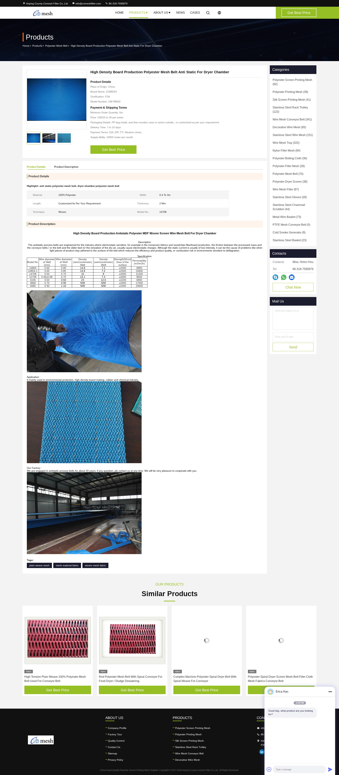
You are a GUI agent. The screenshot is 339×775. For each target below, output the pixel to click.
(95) (289, 127)
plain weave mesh (39, 565)
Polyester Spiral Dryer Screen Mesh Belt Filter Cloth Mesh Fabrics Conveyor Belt (280, 678)
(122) (290, 109)
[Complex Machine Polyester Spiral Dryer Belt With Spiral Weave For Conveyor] (206, 640)
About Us (160, 12)
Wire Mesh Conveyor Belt (189, 753)
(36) (290, 158)
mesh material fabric (67, 565)
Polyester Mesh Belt (56, 45)
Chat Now (293, 287)
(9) (289, 232)
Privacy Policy (115, 759)
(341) (292, 119)
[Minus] (330, 692)
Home (119, 12)
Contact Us (114, 747)
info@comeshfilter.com (88, 3)
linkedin (261, 752)
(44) (289, 207)
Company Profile (117, 728)
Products (137, 12)
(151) (293, 134)
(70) (288, 173)
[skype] (275, 277)
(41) (292, 99)
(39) (290, 91)
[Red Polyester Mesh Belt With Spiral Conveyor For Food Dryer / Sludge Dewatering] (132, 640)
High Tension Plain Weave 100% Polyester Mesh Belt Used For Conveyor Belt (55, 678)
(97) (286, 189)
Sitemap (112, 753)
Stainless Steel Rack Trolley (190, 747)
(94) (286, 150)
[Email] (291, 277)
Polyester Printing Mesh (188, 734)
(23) (290, 240)
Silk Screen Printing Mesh (189, 740)
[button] (29, 647)
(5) (291, 224)
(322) (286, 142)
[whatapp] (283, 277)
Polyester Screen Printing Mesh (192, 728)
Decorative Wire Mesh (187, 759)
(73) (287, 216)
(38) (290, 181)
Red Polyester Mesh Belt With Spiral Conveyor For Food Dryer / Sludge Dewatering (130, 678)
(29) (289, 166)
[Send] (330, 769)
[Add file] (269, 769)
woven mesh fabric (95, 565)
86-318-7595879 (117, 3)
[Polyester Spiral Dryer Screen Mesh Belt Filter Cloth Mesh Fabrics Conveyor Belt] (281, 640)
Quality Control (116, 740)
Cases (195, 12)
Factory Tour (115, 734)
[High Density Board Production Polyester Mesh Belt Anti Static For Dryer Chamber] (57, 99)
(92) (292, 82)
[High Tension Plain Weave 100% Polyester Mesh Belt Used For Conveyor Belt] (57, 640)
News (180, 12)
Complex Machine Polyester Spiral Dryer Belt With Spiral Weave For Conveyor (204, 678)
